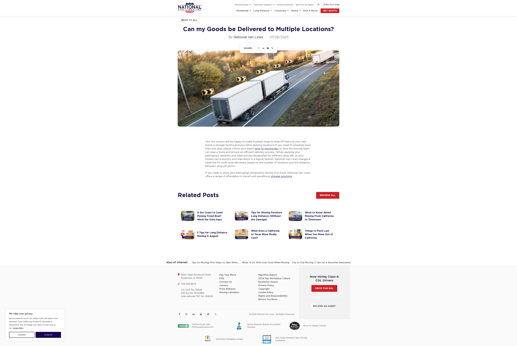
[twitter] (215, 314)
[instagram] (186, 314)
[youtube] (201, 314)
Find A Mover (310, 11)
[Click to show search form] (318, 5)
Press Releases (227, 289)
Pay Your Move (227, 275)
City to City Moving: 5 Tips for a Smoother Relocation (321, 263)
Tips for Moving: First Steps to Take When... (215, 263)
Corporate (280, 11)
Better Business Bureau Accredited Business (263, 326)
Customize (22, 335)
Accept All (48, 335)
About (294, 11)
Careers (223, 285)
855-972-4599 (332, 5)
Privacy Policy (266, 285)
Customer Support (263, 5)
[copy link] (272, 48)
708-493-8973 (188, 284)
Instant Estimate (285, 5)
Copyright (264, 289)
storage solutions (281, 176)
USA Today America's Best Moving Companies (291, 339)
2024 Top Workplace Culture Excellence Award (274, 280)
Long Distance (261, 11)
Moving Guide (241, 5)
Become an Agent (305, 5)
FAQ (221, 278)
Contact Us (225, 282)
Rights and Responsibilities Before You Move (273, 298)
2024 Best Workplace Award (229, 339)
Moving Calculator (229, 292)
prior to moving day (267, 149)
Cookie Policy (18, 328)
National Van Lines (248, 37)
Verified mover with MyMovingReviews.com (202, 326)
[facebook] (179, 314)
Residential (242, 11)
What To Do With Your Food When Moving (265, 263)
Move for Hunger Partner (314, 326)
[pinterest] (208, 314)
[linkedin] (194, 314)
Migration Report (267, 275)
